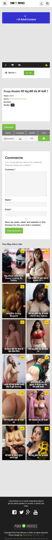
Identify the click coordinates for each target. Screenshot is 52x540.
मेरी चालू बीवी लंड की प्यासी (18, 99)
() (19, 65)
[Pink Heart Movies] (17, 3)
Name (8, 199)
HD (30, 73)
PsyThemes (27, 535)
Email (8, 209)
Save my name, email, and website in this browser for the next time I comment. (25, 223)
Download (8, 127)
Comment (10, 169)
